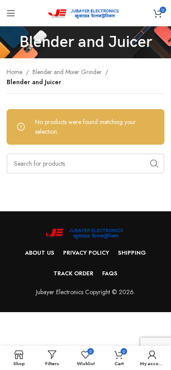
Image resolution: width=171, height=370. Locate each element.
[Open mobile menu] (11, 13)
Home (14, 72)
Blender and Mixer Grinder (67, 72)
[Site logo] (85, 12)
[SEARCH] (154, 163)
